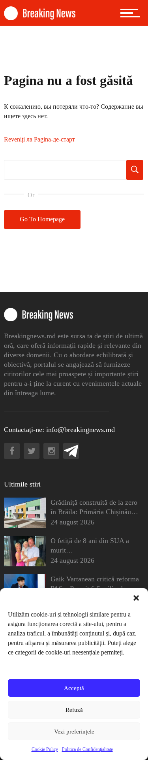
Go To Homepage (42, 219)
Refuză (74, 710)
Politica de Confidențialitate (87, 749)
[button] (136, 598)
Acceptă (74, 688)
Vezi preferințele (74, 731)
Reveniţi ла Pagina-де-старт (39, 139)
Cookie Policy (45, 749)
